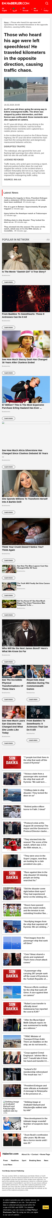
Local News (7, 1165)
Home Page (45, 1154)
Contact (35, 1154)
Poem (5, 1160)
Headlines (15, 1160)
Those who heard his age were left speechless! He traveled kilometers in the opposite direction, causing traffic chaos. (26, 24)
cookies (12, 1202)
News (46, 1160)
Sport (24, 1160)
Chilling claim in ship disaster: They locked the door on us (24, 221)
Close (46, 1207)
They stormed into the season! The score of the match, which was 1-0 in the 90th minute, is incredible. (24, 229)
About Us (26, 1154)
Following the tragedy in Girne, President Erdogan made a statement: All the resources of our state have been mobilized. (25, 200)
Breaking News (35, 1160)
